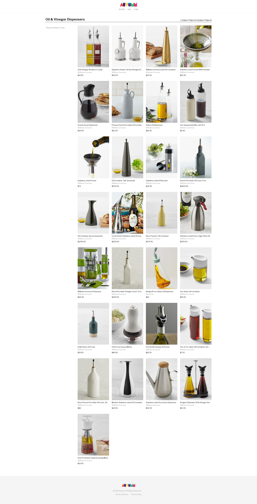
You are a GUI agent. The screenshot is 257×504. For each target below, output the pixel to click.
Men (129, 9)
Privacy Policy (136, 494)
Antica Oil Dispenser (154, 125)
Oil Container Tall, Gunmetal (123, 180)
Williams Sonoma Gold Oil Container (161, 70)
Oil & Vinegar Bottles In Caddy (90, 70)
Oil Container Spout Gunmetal (90, 236)
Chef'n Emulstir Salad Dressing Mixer (93, 458)
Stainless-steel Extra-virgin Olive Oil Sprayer (198, 236)
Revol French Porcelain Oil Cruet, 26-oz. (94, 402)
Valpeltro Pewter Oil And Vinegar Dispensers (130, 70)
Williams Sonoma (85, 72)
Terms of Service (121, 494)
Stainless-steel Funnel (87, 180)
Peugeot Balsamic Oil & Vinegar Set (195, 402)
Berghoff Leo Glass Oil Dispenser (159, 291)
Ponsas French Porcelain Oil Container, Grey (130, 125)
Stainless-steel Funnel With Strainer (195, 70)
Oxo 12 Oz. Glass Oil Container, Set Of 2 (196, 347)
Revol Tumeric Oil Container (157, 236)
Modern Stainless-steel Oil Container (127, 402)
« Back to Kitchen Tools (55, 28)
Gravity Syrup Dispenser (88, 125)
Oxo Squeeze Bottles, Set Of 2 (192, 125)
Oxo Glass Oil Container (190, 291)
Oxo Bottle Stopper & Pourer (158, 347)
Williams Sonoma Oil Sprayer (89, 291)
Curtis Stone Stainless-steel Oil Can (126, 236)
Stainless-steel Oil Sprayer (157, 180)
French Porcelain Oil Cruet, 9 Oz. (193, 180)
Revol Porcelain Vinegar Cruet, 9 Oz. (127, 291)
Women (122, 9)
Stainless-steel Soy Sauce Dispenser (161, 402)
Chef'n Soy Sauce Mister (122, 347)
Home (136, 9)
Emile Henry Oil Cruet (86, 347)
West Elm (150, 294)
